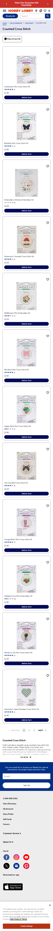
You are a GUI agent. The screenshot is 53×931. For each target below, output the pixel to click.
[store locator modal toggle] (36, 10)
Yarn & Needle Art (16, 23)
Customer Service (11, 833)
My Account (8, 809)
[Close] (50, 905)
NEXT (40, 730)
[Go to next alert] (47, 4)
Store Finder (8, 814)
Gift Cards (7, 819)
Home (5, 23)
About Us (7, 842)
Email (6, 776)
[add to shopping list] (47, 53)
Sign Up (26, 785)
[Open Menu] (4, 11)
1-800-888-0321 (10, 798)
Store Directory (9, 804)
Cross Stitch (29, 23)
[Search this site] (47, 16)
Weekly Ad (10, 16)
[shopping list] (45, 10)
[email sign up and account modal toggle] (40, 10)
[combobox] (32, 16)
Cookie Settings (26, 926)
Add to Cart (26, 97)
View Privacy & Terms (18, 919)
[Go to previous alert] (6, 4)
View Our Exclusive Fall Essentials (26, 3)
